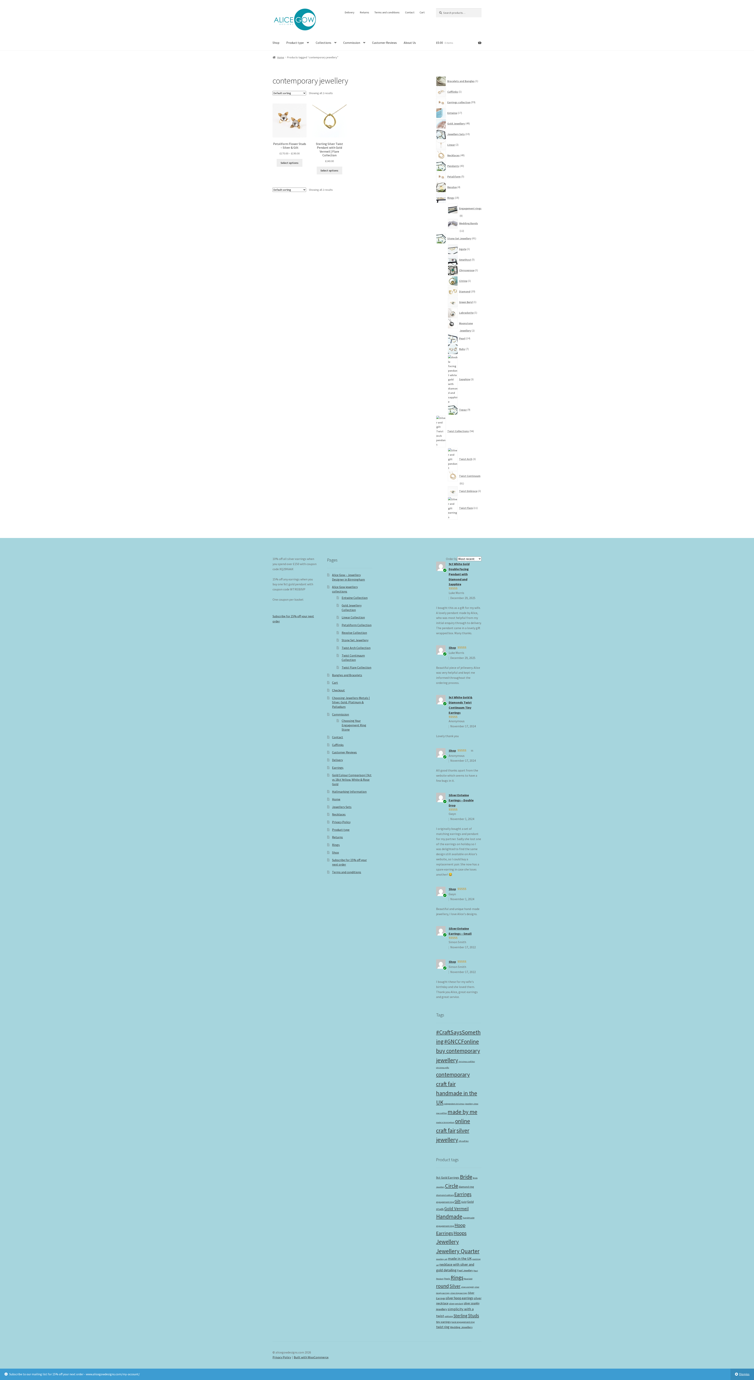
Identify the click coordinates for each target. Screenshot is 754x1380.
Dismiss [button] (744, 1374)
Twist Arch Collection (356, 648)
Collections (323, 43)
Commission (351, 43)
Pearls (447, 1278)
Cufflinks (338, 745)
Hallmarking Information (349, 792)
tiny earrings (443, 1322)
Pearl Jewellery (465, 1270)
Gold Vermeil (456, 1208)
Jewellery (447, 1241)
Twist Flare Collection (356, 667)
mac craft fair (441, 1113)
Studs (473, 1315)
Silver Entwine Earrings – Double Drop (461, 800)
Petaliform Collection (357, 625)
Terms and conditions (387, 12)
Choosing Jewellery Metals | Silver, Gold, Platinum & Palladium (351, 702)
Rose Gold (468, 1278)
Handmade (449, 1216)
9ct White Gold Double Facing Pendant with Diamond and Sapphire (459, 574)
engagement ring (445, 1201)
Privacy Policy (341, 822)
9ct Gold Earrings (447, 1177)
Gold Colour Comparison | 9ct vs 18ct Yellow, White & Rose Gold (352, 779)
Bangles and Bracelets (347, 675)
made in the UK (460, 1258)
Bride (466, 1176)
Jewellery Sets (341, 807)
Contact (409, 12)
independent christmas (454, 1103)
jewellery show (471, 1103)
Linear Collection (353, 617)
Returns (364, 12)
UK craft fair (464, 1141)
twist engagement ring (463, 1321)
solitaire (449, 1316)
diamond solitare (445, 1195)
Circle (451, 1185)
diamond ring (466, 1186)
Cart (422, 12)
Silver (454, 1286)
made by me (462, 1111)
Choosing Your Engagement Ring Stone (354, 725)
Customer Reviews (384, 43)
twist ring (442, 1327)
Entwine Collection (355, 598)
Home (280, 57)
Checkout (338, 690)
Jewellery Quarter (457, 1251)
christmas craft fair (467, 1061)
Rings (336, 845)
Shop (276, 43)
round (442, 1286)
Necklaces (339, 814)
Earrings (337, 768)
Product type (295, 43)
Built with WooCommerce (311, 1357)
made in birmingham (445, 1122)
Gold (464, 1202)
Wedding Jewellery (461, 1327)
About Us (410, 43)
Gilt (458, 1201)
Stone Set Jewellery (355, 640)
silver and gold (467, 1287)
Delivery (349, 12)
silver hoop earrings (459, 1298)
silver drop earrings (458, 1293)
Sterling (460, 1315)
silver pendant (456, 1303)
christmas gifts (442, 1067)
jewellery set (441, 1259)
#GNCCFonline (461, 1041)
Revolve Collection (354, 633)
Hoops (460, 1233)
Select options (289, 163)
